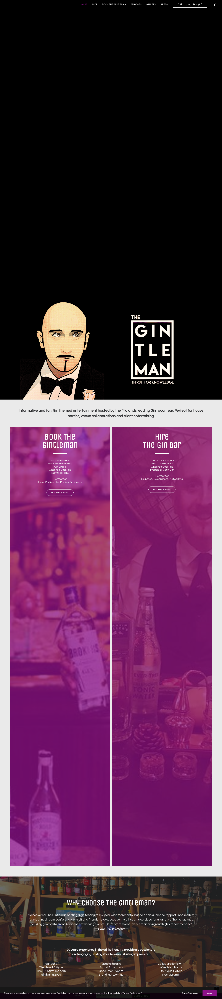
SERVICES (136, 4)
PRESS (164, 4)
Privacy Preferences (190, 993)
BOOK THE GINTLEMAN (114, 4)
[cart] (215, 4)
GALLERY (151, 4)
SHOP (94, 4)
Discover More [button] (60, 492)
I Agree (209, 993)
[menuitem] (84, 4)
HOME (84, 4)
